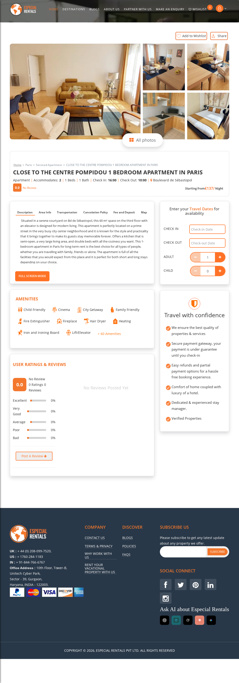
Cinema (64, 309)
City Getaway (93, 309)
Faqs (126, 554)
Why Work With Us (98, 555)
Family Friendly (127, 309)
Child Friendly (34, 309)
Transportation (67, 212)
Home (53, 9)
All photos (146, 140)
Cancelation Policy (95, 212)
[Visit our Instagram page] (166, 598)
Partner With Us (138, 9)
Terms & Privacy (98, 546)
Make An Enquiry (170, 9)
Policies (129, 546)
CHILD (168, 270)
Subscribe (217, 552)
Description (25, 212)
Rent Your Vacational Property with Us (100, 568)
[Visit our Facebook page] (166, 584)
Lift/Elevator (81, 332)
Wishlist (202, 8)
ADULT (169, 256)
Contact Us (95, 538)
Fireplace (70, 321)
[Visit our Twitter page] (180, 584)
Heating (125, 321)
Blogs (94, 9)
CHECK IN (171, 228)
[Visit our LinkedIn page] (210, 584)
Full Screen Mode (32, 276)
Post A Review (32, 456)
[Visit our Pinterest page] (195, 584)
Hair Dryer (98, 321)
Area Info (45, 212)
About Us (112, 9)
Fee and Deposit (124, 212)
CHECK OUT (173, 242)
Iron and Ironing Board (41, 332)
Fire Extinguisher (37, 321)
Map (144, 212)
